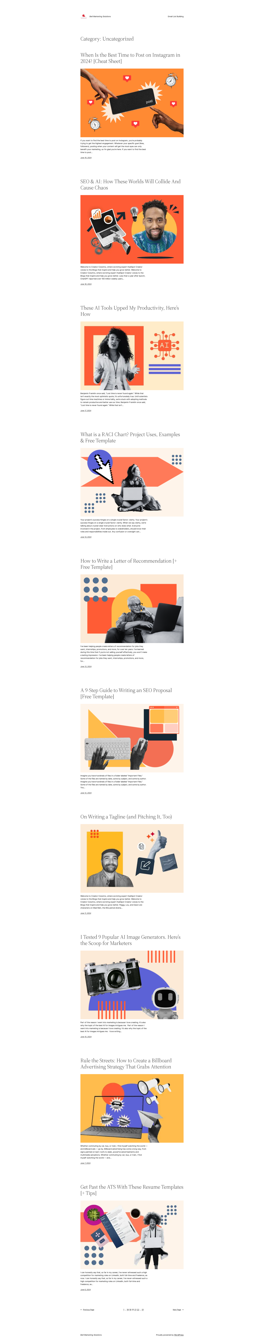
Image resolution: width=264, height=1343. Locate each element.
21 (135, 1310)
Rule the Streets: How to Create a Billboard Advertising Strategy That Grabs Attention (126, 1063)
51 (143, 1310)
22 (138, 1310)
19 (130, 1310)
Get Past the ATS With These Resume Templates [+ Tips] (131, 1190)
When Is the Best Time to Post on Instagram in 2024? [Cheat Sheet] (130, 58)
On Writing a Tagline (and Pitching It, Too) (126, 816)
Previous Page (87, 1310)
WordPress (179, 1335)
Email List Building (176, 16)
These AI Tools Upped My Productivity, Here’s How (129, 311)
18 (128, 1310)
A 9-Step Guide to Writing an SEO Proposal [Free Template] (126, 693)
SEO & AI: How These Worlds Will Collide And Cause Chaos (130, 184)
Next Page (178, 1310)
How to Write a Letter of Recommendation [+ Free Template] (128, 564)
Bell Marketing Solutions (100, 16)
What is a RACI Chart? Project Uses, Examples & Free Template (130, 437)
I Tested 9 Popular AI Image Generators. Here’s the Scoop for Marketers (130, 940)
